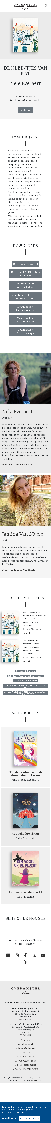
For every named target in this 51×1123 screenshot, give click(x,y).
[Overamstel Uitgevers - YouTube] (43, 955)
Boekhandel (25, 1044)
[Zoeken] (46, 6)
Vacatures (25, 1052)
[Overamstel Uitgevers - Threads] (25, 961)
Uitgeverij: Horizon (25, 671)
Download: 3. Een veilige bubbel (25, 285)
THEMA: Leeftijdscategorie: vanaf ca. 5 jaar (26, 686)
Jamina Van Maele (22, 534)
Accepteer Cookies (29, 1118)
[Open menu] (5, 6)
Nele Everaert (17, 411)
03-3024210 (25, 1035)
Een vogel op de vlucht (25, 892)
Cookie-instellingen (25, 1068)
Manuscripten (25, 1056)
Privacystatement (25, 1060)
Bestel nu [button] (25, 110)
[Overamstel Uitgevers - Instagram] (17, 955)
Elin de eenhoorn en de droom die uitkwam (25, 774)
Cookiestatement (25, 1064)
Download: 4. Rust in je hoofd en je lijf (25, 297)
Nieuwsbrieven (25, 1048)
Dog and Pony (36, 1080)
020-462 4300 (25, 1019)
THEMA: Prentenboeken (25, 681)
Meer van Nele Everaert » (17, 464)
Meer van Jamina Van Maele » (20, 570)
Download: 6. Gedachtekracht (25, 320)
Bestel (26, 633)
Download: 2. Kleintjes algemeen (25, 274)
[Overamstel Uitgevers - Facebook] (25, 955)
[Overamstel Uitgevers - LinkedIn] (8, 955)
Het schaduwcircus (25, 833)
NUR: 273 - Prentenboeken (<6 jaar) (25, 676)
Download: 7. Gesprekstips (25, 331)
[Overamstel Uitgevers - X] (34, 955)
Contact (25, 1040)
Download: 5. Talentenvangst (26, 308)
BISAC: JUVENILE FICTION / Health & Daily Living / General (25, 693)
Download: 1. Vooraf (25, 264)
